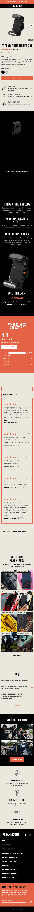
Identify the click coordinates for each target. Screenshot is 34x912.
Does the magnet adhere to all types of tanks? (14, 687)
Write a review (9, 347)
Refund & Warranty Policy (13, 853)
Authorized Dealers (10, 869)
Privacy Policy (8, 877)
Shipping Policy (8, 849)
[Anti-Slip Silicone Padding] (14, 268)
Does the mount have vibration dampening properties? (11, 696)
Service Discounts (9, 857)
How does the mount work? (14, 681)
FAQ (3, 841)
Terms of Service (9, 861)
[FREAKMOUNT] (10, 835)
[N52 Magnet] (25, 273)
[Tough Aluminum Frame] (9, 277)
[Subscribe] (30, 901)
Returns (5, 865)
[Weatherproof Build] (15, 256)
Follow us (17, 759)
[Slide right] (31, 25)
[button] (4, 6)
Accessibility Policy (10, 873)
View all (17, 705)
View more (17, 655)
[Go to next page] (30, 534)
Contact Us (6, 845)
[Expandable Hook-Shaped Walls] (11, 282)
